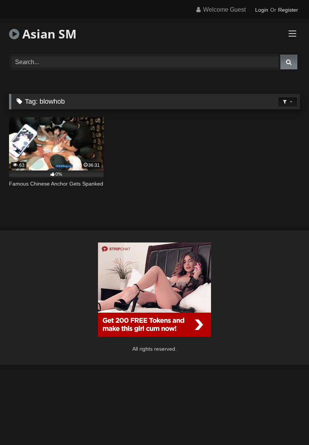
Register (288, 10)
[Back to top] (285, 422)
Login (261, 10)
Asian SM (47, 34)
